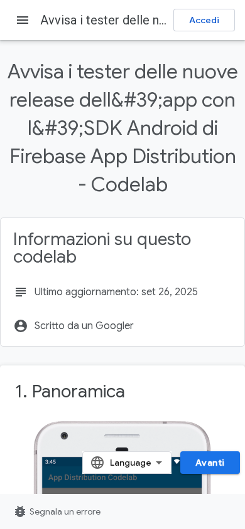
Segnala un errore (57, 511)
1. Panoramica (70, 391)
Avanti (210, 462)
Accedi (204, 20)
